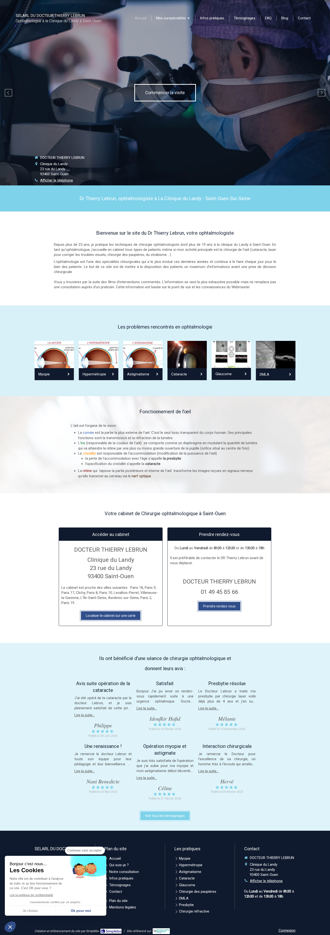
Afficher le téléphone (56, 180)
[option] (165, 92)
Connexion (287, 930)
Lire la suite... (84, 715)
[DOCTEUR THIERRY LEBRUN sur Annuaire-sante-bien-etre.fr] (161, 931)
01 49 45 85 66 (219, 592)
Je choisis (30, 911)
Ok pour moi (81, 911)
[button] (10, 927)
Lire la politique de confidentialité (31, 895)
